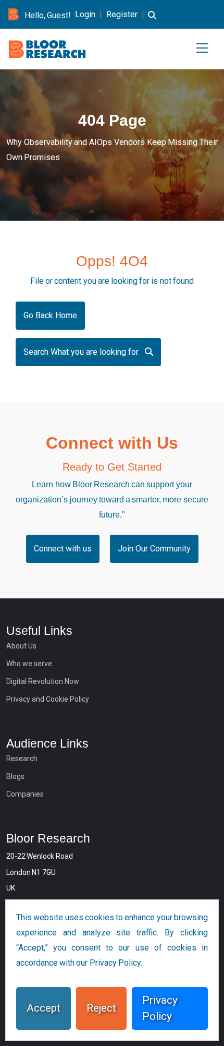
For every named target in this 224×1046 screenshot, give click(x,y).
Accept (43, 1008)
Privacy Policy (160, 1008)
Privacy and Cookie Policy (47, 699)
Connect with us (63, 549)
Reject (101, 1008)
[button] (152, 21)
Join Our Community (154, 549)
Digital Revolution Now (42, 681)
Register (122, 14)
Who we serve (29, 663)
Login (85, 14)
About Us (21, 646)
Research (22, 758)
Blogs (15, 776)
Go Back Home (50, 315)
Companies (25, 794)
